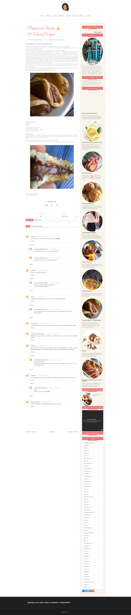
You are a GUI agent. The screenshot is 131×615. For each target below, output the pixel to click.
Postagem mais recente (31, 431)
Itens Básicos (87, 514)
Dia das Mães (87, 486)
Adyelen (32, 296)
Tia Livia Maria (34, 323)
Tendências (86, 579)
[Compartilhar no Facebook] (57, 205)
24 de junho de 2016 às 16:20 (42, 270)
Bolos (85, 460)
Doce (52, 39)
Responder (31, 264)
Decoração (86, 481)
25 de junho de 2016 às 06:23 (43, 323)
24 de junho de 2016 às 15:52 (41, 236)
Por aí (85, 558)
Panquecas (56, 39)
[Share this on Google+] (52, 205)
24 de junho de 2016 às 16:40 (55, 282)
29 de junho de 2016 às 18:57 (55, 359)
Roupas (85, 569)
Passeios (86, 553)
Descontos (86, 484)
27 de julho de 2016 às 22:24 (41, 375)
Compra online (87, 476)
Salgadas (86, 571)
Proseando (86, 561)
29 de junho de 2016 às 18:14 (41, 345)
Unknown (33, 236)
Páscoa (85, 551)
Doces (85, 494)
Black (85, 455)
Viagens (81, 15)
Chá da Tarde (87, 471)
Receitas (61, 15)
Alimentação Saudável (89, 442)
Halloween (86, 504)
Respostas (32, 244)
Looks (85, 525)
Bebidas (86, 447)
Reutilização (86, 566)
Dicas (55, 15)
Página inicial (52, 431)
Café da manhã (87, 468)
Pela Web (49, 15)
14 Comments (46, 39)
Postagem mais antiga (73, 431)
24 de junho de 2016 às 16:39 (55, 258)
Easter (85, 499)
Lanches (86, 517)
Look (85, 522)
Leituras (68, 15)
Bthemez (68, 612)
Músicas (75, 15)
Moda (85, 530)
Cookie (85, 478)
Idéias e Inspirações (88, 512)
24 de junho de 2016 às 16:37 (55, 249)
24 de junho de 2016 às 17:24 (41, 296)
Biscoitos (86, 453)
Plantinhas (86, 556)
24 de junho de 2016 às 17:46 (55, 309)
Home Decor (87, 507)
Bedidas (86, 450)
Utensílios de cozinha (89, 581)
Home (42, 15)
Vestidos (86, 584)
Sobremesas (87, 576)
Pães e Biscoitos (87, 543)
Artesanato (86, 445)
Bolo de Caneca (87, 458)
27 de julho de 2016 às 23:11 (55, 387)
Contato (88, 15)
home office (86, 509)
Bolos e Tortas (87, 463)
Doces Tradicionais (88, 496)
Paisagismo (86, 545)
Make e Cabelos (87, 527)
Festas (85, 502)
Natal (85, 538)
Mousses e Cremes (88, 533)
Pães (85, 540)
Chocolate (86, 473)
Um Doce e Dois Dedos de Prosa (40, 249)
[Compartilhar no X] (47, 205)
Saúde (85, 574)
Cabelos (86, 466)
